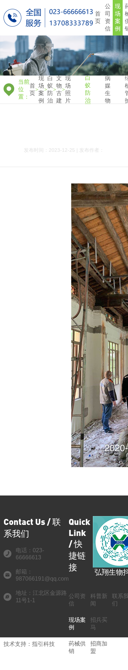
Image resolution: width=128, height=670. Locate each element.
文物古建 (59, 89)
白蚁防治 (50, 89)
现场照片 (68, 89)
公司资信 (108, 17)
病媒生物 (108, 90)
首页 (98, 17)
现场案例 (118, 17)
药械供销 (77, 647)
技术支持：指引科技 (29, 644)
